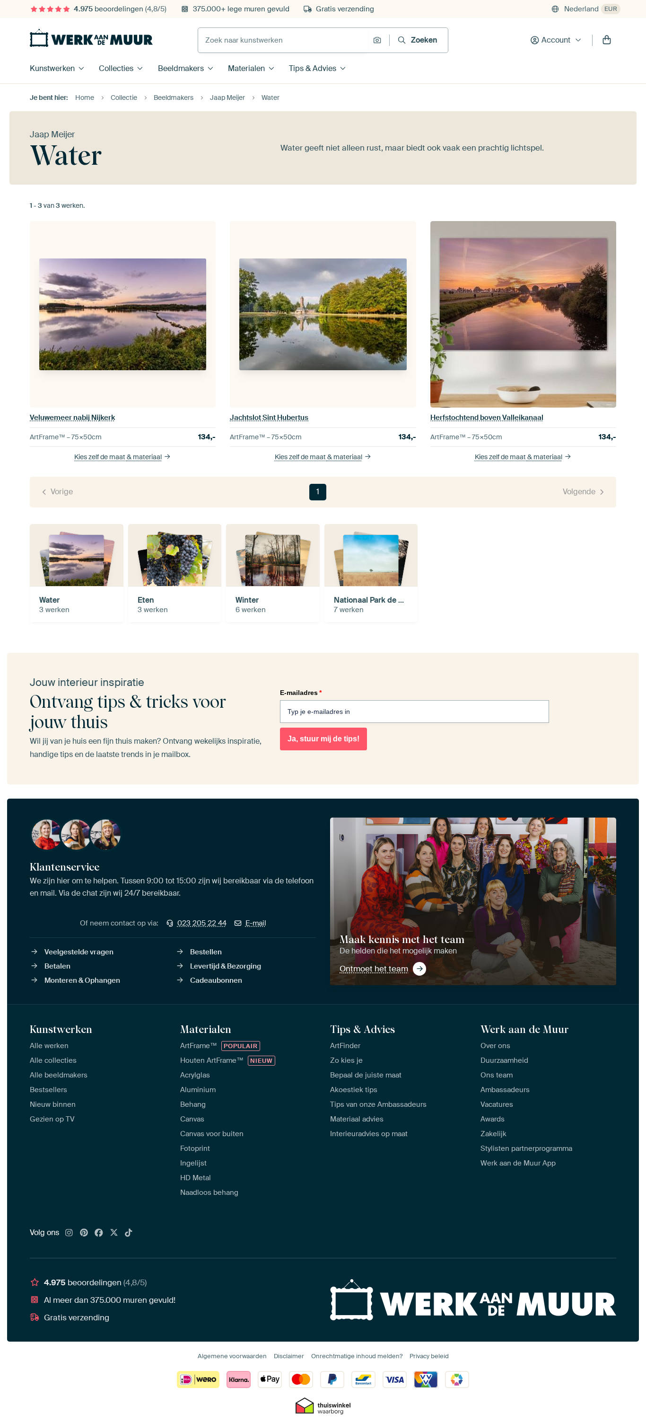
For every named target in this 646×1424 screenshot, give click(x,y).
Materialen (246, 68)
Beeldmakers (181, 68)
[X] (114, 1233)
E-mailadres (301, 692)
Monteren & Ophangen (82, 980)
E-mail (255, 923)
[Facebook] (99, 1233)
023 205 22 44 (202, 923)
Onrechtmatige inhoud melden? (356, 1356)
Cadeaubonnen (216, 980)
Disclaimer (289, 1356)
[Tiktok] (128, 1233)
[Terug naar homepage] (91, 38)
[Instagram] (69, 1233)
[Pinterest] (84, 1233)
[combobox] (283, 40)
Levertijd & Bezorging (225, 966)
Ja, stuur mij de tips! (323, 739)
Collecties (116, 68)
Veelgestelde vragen (78, 952)
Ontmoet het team (374, 968)
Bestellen (206, 952)
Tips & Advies (312, 68)
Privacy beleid (429, 1356)
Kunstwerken (52, 68)
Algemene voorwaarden (232, 1356)
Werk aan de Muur (524, 1029)
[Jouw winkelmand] (606, 40)
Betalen (57, 966)
